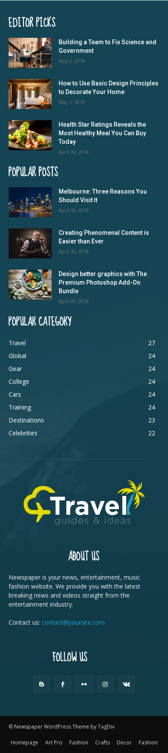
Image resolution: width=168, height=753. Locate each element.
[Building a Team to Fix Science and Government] (30, 53)
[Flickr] (83, 684)
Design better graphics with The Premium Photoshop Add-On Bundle (103, 282)
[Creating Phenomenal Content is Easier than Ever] (30, 243)
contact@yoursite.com (73, 622)
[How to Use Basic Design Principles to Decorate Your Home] (30, 94)
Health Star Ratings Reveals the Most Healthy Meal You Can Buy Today (102, 133)
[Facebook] (62, 684)
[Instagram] (105, 684)
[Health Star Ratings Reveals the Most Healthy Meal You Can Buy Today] (30, 135)
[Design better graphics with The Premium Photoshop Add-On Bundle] (30, 285)
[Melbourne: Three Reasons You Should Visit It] (30, 202)
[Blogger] (41, 684)
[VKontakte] (126, 684)
